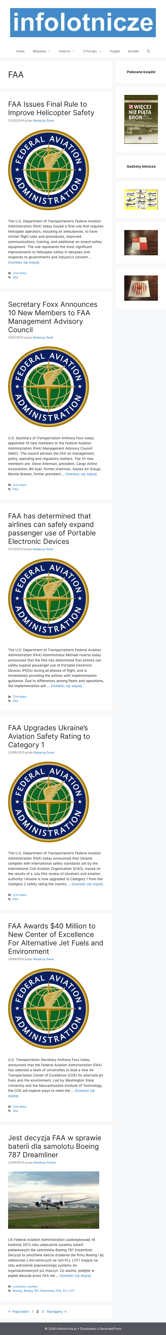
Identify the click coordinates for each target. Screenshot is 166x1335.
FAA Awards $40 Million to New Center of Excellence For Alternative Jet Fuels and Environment (55, 939)
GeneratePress (110, 1329)
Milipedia (39, 51)
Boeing (17, 1290)
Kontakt (133, 51)
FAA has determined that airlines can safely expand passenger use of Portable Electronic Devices (52, 529)
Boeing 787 (31, 1290)
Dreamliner (47, 1290)
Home (20, 51)
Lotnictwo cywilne (25, 1286)
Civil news (20, 273)
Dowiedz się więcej (23, 262)
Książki (115, 51)
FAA (15, 277)
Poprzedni (18, 1312)
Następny (57, 1312)
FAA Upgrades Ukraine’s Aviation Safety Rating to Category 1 (49, 736)
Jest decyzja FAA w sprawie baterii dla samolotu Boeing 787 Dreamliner (54, 1146)
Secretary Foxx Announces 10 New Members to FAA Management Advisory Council (52, 317)
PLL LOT (68, 1290)
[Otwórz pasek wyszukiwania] (148, 51)
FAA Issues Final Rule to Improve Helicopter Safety (51, 108)
